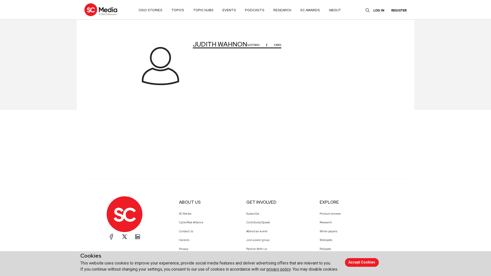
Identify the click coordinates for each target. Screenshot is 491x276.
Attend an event (256, 231)
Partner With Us (256, 249)
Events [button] (229, 10)
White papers (328, 231)
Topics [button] (177, 10)
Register (399, 10)
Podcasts (325, 249)
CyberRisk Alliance (191, 222)
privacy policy (278, 269)
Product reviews (330, 213)
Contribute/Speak (258, 222)
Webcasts (326, 240)
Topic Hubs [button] (203, 10)
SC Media (185, 213)
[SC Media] (100, 9)
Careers (184, 240)
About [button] (335, 10)
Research (326, 222)
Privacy (183, 249)
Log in (378, 10)
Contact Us (186, 231)
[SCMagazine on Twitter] (124, 237)
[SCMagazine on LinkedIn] (138, 237)
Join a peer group (258, 240)
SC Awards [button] (310, 10)
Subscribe (252, 213)
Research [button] (282, 10)
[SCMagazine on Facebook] (111, 237)
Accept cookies (361, 262)
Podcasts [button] (254, 10)
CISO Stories (150, 10)
